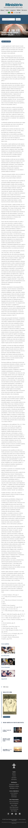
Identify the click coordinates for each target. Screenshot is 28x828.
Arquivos (12, 10)
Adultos (14, 774)
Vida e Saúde (14, 805)
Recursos (24, 10)
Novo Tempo (14, 811)
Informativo (14, 779)
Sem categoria (6, 41)
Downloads (14, 796)
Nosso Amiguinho (14, 803)
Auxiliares (14, 777)
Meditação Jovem (14, 788)
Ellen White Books (14, 807)
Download (6, 716)
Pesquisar (18, 19)
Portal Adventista (14, 809)
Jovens (14, 776)
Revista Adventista (14, 801)
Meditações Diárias (14, 784)
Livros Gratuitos (14, 793)
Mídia (18, 10)
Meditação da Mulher (14, 786)
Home (2, 10)
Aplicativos (14, 795)
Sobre (7, 10)
